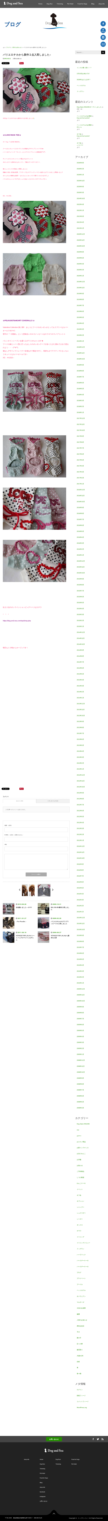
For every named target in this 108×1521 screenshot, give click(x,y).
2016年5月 (80, 531)
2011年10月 (81, 858)
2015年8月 (80, 585)
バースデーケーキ (83, 1260)
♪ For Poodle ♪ (21, 921)
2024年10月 (81, 198)
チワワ (79, 1231)
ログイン (80, 1390)
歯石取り (80, 1350)
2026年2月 (80, 169)
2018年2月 (80, 406)
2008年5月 (80, 1102)
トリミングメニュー (83, 1243)
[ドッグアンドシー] (13, 3)
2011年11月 (80, 852)
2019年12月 (81, 281)
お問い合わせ (54, 1439)
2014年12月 (81, 632)
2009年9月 (80, 1007)
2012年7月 (80, 805)
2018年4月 (80, 394)
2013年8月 (80, 727)
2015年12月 (81, 561)
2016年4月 (80, 537)
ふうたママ (80, 145)
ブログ (8, 47)
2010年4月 (80, 965)
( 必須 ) (8, 825)
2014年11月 (81, 638)
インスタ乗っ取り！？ (84, 68)
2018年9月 (80, 365)
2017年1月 (80, 484)
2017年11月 (81, 424)
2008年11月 (81, 1066)
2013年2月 (80, 763)
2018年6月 (80, 383)
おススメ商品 (81, 1142)
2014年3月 (80, 686)
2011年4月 (80, 894)
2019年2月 (80, 335)
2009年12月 (81, 989)
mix (78, 1130)
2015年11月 (81, 567)
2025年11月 (81, 180)
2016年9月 (80, 507)
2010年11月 (81, 923)
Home (40, 4)
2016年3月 (80, 543)
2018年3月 (80, 400)
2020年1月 (80, 276)
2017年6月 (80, 454)
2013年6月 (80, 739)
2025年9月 (80, 186)
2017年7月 (80, 448)
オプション (80, 1201)
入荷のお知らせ (16, 47)
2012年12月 (81, 775)
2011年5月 (80, 888)
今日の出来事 (81, 1308)
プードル (80, 1284)
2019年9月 (80, 293)
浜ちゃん (79, 127)
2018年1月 (80, 412)
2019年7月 (80, 305)
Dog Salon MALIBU (83, 1124)
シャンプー (80, 1207)
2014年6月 (80, 668)
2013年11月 (81, 709)
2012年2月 (80, 834)
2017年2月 (80, 478)
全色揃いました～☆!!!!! (24, 907)
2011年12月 (81, 846)
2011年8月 (80, 870)
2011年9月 (80, 864)
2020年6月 (80, 258)
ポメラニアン (81, 1296)
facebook (42, 1492)
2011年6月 (80, 882)
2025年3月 (80, 192)
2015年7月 (80, 591)
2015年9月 (80, 579)
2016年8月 (80, 513)
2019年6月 (80, 311)
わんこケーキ (81, 1183)
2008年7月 (80, 1090)
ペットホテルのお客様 (84, 116)
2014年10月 (81, 644)
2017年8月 (80, 442)
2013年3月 (80, 757)
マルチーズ (80, 1302)
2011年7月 (80, 876)
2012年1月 (80, 840)
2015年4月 (80, 608)
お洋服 (79, 1159)
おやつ (79, 1136)
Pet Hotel (70, 4)
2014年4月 (80, 680)
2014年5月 (80, 674)
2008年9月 (80, 1078)
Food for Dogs (82, 4)
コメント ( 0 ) (19, 801)
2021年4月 (80, 222)
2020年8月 (80, 252)
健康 (78, 1314)
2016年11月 (81, 495)
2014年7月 (80, 662)
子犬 (78, 1332)
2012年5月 (80, 816)
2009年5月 (80, 1030)
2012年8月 (80, 799)
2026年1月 (80, 174)
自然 (78, 1361)
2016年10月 (81, 501)
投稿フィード (81, 1395)
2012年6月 (80, 810)
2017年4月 (80, 466)
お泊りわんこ (81, 1153)
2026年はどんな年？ (83, 79)
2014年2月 (80, 692)
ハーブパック (81, 1255)
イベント (80, 1189)
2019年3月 (80, 329)
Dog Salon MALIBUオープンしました (89, 107)
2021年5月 (80, 216)
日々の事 (80, 1344)
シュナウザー (81, 1213)
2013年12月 (81, 703)
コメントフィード (83, 1401)
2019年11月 (81, 287)
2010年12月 (81, 917)
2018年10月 (81, 359)
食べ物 (79, 1373)
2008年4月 (80, 1108)
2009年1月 (80, 1054)
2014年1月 (80, 698)
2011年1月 (80, 912)
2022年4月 (80, 204)
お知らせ (80, 1165)
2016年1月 (80, 555)
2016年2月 (80, 549)
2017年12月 (81, 418)
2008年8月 (80, 1084)
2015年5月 (80, 602)
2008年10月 (81, 1072)
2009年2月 (80, 1048)
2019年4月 (80, 323)
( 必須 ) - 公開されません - (14, 834)
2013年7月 (80, 733)
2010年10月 (81, 929)
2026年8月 (80, 163)
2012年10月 (81, 787)
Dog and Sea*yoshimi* (83, 118)
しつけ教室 (80, 1177)
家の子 (79, 1338)
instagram (42, 1496)
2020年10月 (81, 246)
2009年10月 (81, 1001)
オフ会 (79, 134)
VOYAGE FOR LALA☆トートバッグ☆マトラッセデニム (25, 938)
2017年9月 (80, 436)
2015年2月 (80, 620)
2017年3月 (80, 472)
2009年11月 (81, 995)
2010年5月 (80, 959)
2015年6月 (80, 597)
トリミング (80, 1237)
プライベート (81, 1278)
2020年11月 (81, 240)
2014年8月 (80, 656)
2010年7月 (80, 947)
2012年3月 (80, 828)
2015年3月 (80, 614)
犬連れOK (80, 1356)
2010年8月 (80, 941)
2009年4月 (80, 1036)
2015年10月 (81, 573)
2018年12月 (81, 347)
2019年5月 (80, 317)
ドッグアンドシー (83, 1518)
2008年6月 (80, 1096)
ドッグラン (80, 91)
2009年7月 (80, 1019)
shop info (102, 4)
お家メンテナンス (83, 1148)
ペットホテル (81, 85)
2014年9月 (80, 650)
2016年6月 (80, 525)
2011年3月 (80, 900)
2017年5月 (80, 460)
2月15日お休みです (83, 73)
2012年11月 (81, 781)
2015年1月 (80, 626)
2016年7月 (80, 519)
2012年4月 (80, 822)
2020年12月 (81, 234)
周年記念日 (80, 1326)
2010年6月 (80, 953)
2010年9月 (80, 935)
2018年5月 (80, 388)
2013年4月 (80, 751)
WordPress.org (82, 1407)
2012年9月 (80, 793)
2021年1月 (80, 228)
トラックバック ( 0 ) (53, 801)
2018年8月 (80, 371)
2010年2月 (80, 977)
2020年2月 (80, 270)
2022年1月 (80, 210)
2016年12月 (81, 490)
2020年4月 (80, 264)
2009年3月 (80, 1042)
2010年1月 (80, 983)
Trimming (60, 4)
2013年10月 (81, 715)
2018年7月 (80, 377)
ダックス (80, 1225)
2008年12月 (81, 1060)
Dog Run (50, 4)
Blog (92, 4)
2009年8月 (80, 1013)
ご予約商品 (80, 1171)
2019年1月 (80, 341)
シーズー (80, 1219)
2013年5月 (80, 745)
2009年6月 (80, 1024)
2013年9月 (80, 721)
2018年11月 (81, 353)
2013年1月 (80, 769)
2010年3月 (80, 971)
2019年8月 (80, 299)
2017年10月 (81, 430)
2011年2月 (80, 906)
